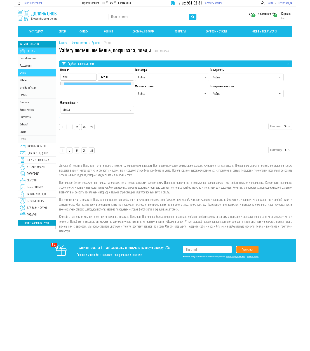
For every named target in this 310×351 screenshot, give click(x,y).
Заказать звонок (213, 3)
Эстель (23, 95)
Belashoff (24, 124)
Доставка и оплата (143, 31)
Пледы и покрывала (38, 160)
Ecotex (23, 139)
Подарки (32, 214)
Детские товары (35, 167)
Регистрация (285, 3)
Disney (23, 132)
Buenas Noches (27, 109)
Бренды (31, 51)
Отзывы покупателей (264, 31)
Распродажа (36, 31)
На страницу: (275, 126)
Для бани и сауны (37, 207)
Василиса (24, 102)
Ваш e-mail (191, 249)
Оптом (62, 31)
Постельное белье (36, 146)
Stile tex (23, 80)
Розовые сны (26, 65)
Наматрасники (35, 187)
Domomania (25, 117)
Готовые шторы (35, 201)
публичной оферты (253, 256)
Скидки (83, 31)
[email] (175, 5)
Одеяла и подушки (37, 153)
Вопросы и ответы (216, 31)
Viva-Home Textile (28, 87)
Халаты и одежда (36, 194)
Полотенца (33, 173)
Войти (270, 3)
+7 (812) (190, 3)
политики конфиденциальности (235, 256)
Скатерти (32, 180)
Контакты (180, 31)
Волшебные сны (28, 58)
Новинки (108, 31)
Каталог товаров (29, 44)
